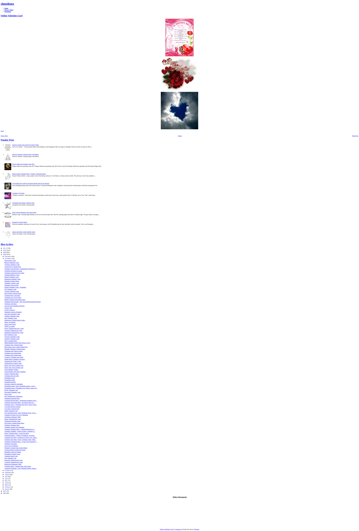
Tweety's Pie (8, 308)
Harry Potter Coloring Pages (12, 293)
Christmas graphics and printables (14, 427)
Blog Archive (7, 244)
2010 (4, 250)
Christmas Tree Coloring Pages (13, 345)
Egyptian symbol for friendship (13, 384)
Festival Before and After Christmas (15, 372)
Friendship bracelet (10, 382)
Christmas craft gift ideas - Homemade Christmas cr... (20, 269)
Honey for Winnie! (10, 322)
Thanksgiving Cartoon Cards (13, 363)
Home (180, 136)
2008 (4, 254)
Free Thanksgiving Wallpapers (13, 396)
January (7, 489)
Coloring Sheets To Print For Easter (15, 450)
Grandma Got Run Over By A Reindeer (16, 415)
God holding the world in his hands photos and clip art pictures (30, 183)
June (6, 479)
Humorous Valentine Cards (12, 279)
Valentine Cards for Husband (13, 312)
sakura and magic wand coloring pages (23, 232)
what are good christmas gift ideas (14, 306)
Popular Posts (7, 140)
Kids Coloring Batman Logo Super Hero (24, 212)
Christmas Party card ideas (12, 295)
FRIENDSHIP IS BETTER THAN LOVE (17, 343)
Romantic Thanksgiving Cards (13, 460)
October (7, 470)
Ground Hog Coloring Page (12, 267)
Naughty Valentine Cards (11, 339)
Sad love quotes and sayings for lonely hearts (25, 145)
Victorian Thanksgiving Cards (13, 330)
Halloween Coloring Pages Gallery (14, 320)
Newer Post (4, 136)
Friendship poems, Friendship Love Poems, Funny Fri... (20, 388)
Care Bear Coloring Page (11, 409)
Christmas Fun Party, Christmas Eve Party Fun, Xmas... (20, 437)
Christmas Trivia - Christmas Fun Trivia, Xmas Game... (20, 404)
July (6, 476)
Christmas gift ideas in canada (13, 271)
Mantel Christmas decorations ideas (14, 299)
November (8, 258)
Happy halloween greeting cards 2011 (23, 164)
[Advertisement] (16, 513)
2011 (4, 248)
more (2, 131)
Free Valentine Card (10, 458)
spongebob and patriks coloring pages (23, 203)
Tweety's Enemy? (9, 310)
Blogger (196, 529)
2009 (4, 252)
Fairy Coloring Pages (10, 341)
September (8, 472)
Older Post (355, 136)
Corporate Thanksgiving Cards (13, 462)
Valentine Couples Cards (11, 283)
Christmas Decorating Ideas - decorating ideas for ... (19, 402)
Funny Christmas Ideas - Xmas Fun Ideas (16, 433)
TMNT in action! (9, 326)
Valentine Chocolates (10, 444)
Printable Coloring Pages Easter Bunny (16, 448)
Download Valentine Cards (12, 392)
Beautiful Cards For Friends (12, 452)
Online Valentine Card (11, 15)
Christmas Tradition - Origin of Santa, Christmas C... (20, 431)
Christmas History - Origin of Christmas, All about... (19, 435)
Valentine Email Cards (11, 456)
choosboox (7, 3)
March (7, 485)
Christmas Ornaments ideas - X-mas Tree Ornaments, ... (20, 441)
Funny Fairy (8, 394)
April (6, 483)
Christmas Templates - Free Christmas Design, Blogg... (20, 468)
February (7, 487)
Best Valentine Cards (10, 334)
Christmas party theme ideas (12, 353)
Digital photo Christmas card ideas (14, 359)
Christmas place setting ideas (12, 355)
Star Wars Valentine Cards (12, 314)
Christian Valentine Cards (12, 265)
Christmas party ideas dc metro (13, 351)
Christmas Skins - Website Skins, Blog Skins (17, 466)
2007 (4, 491)
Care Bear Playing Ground (12, 407)
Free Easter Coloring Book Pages (14, 423)
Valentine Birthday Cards (11, 275)
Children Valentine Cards (11, 316)
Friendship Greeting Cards (12, 454)
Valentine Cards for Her (11, 285)
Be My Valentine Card (11, 390)
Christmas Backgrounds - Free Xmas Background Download (22, 302)
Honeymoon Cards (10, 260)
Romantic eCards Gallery (19, 222)
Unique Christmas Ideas (11, 374)
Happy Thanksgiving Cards (12, 419)
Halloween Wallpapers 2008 (12, 464)
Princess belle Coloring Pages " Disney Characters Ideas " (29, 174)
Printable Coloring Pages (11, 281)
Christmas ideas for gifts (11, 376)
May (6, 481)
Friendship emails (9, 380)
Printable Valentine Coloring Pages (14, 349)
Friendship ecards (9, 378)
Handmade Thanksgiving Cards (13, 332)
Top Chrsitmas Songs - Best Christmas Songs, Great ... (20, 413)
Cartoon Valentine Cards (11, 291)
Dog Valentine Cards (10, 318)
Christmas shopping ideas (12, 398)
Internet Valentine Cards (11, 277)
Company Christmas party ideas (13, 357)
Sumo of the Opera (10, 324)
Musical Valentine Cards (11, 262)
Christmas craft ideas (10, 304)
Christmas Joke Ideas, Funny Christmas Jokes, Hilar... (20, 439)
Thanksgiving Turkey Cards (12, 361)
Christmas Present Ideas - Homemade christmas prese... (20, 400)
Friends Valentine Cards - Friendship (15, 287)
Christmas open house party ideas (14, 273)
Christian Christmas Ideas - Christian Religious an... (19, 429)
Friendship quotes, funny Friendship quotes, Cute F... (20, 386)
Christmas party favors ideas (12, 297)
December (8, 256)
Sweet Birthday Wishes (11, 369)
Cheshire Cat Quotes (18, 193)
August (7, 474)
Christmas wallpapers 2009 (12, 417)
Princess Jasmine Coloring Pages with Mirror (25, 154)
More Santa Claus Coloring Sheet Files (15, 347)
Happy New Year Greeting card (13, 365)
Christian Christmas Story (12, 425)
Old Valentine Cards (10, 289)
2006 (4, 493)
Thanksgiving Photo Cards (12, 421)
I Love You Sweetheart (11, 446)
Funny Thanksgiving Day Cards (14, 328)
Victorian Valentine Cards (12, 337)
